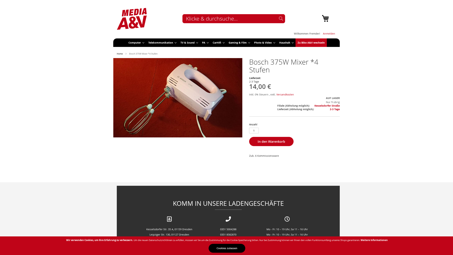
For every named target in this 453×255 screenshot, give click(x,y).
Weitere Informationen (374, 240)
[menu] (226, 42)
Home (120, 53)
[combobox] (233, 18)
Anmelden (329, 33)
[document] (226, 246)
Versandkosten (285, 94)
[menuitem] (135, 42)
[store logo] (132, 19)
